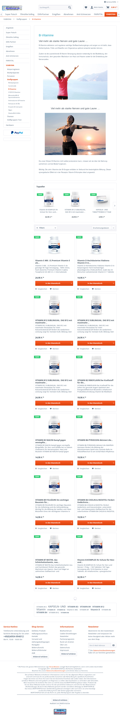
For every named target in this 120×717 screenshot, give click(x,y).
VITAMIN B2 (61, 610)
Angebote (9, 28)
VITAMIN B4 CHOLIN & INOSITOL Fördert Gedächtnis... (95, 501)
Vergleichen (42, 289)
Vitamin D (95, 609)
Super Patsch (11, 32)
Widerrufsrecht (38, 647)
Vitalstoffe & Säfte (14, 113)
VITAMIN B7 (84, 610)
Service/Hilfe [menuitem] (111, 2)
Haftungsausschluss (40, 633)
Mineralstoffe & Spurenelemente (14, 96)
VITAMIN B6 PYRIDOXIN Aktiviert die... (95, 440)
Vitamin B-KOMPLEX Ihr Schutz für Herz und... (48, 211)
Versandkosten (54, 667)
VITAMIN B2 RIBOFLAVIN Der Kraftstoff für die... (95, 381)
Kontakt (35, 636)
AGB (33, 653)
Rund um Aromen (67, 642)
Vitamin (41, 609)
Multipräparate (13, 73)
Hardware (10, 125)
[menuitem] (55, 7)
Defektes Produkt (38, 631)
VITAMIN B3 (73, 606)
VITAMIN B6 (65, 613)
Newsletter (64, 636)
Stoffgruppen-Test (14, 120)
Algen (10, 110)
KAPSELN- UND (57, 606)
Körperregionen (13, 69)
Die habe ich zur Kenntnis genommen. (101, 651)
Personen (11, 76)
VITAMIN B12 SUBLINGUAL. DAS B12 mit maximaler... (75, 211)
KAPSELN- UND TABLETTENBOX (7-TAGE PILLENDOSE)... (101, 211)
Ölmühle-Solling (12, 37)
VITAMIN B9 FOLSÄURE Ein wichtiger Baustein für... (52, 501)
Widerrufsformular (39, 650)
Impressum (64, 650)
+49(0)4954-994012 (14, 636)
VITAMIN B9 (85, 606)
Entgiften (9, 46)
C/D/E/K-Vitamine (14, 92)
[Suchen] (69, 7)
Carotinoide (12, 86)
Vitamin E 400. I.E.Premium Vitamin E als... (52, 261)
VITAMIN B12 (41, 607)
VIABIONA (10, 65)
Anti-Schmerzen (12, 56)
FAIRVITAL (10, 60)
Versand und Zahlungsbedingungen (41, 640)
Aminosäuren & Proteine (16, 101)
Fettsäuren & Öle (14, 104)
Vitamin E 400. (73, 610)
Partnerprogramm (67, 639)
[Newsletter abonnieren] (113, 645)
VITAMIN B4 (42, 612)
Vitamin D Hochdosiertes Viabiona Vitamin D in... (93, 261)
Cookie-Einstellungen (68, 633)
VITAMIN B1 (51, 610)
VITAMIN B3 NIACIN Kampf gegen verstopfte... (50, 441)
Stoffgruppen (12, 79)
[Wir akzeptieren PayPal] (17, 132)
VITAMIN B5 (106, 610)
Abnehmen (10, 51)
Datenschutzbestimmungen (104, 650)
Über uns (63, 645)
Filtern (42, 228)
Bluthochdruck (66, 631)
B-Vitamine (12, 89)
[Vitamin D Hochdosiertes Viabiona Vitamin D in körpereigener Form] (96, 245)
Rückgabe (35, 645)
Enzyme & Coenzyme (15, 107)
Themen (10, 116)
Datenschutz (65, 647)
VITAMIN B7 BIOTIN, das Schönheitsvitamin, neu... (47, 561)
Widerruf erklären (40, 657)
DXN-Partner (11, 42)
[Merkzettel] (85, 7)
